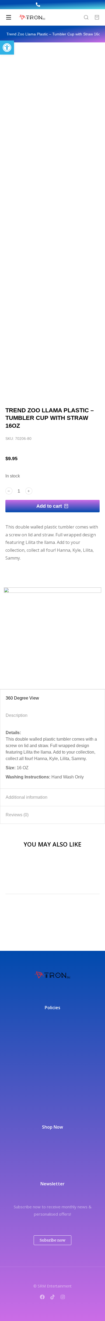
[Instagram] (62, 1297)
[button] (7, 48)
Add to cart (49, 506)
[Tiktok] (52, 1297)
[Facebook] (42, 1297)
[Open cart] (97, 17)
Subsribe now (52, 1240)
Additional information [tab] (26, 797)
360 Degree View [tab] (22, 698)
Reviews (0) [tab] (17, 814)
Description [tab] (16, 715)
